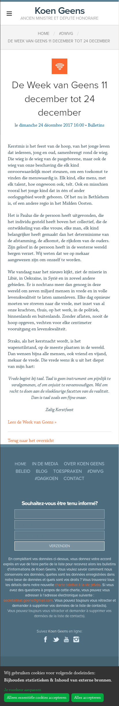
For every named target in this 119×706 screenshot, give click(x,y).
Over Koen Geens (84, 464)
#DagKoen (46, 478)
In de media (45, 464)
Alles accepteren (87, 697)
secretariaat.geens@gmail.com (28, 600)
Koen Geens (59, 12)
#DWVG (95, 471)
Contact (74, 478)
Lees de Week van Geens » (32, 422)
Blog (41, 471)
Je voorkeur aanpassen (22, 689)
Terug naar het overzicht (31, 440)
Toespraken (67, 471)
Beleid (23, 471)
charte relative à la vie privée (78, 585)
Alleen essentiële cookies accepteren (36, 697)
